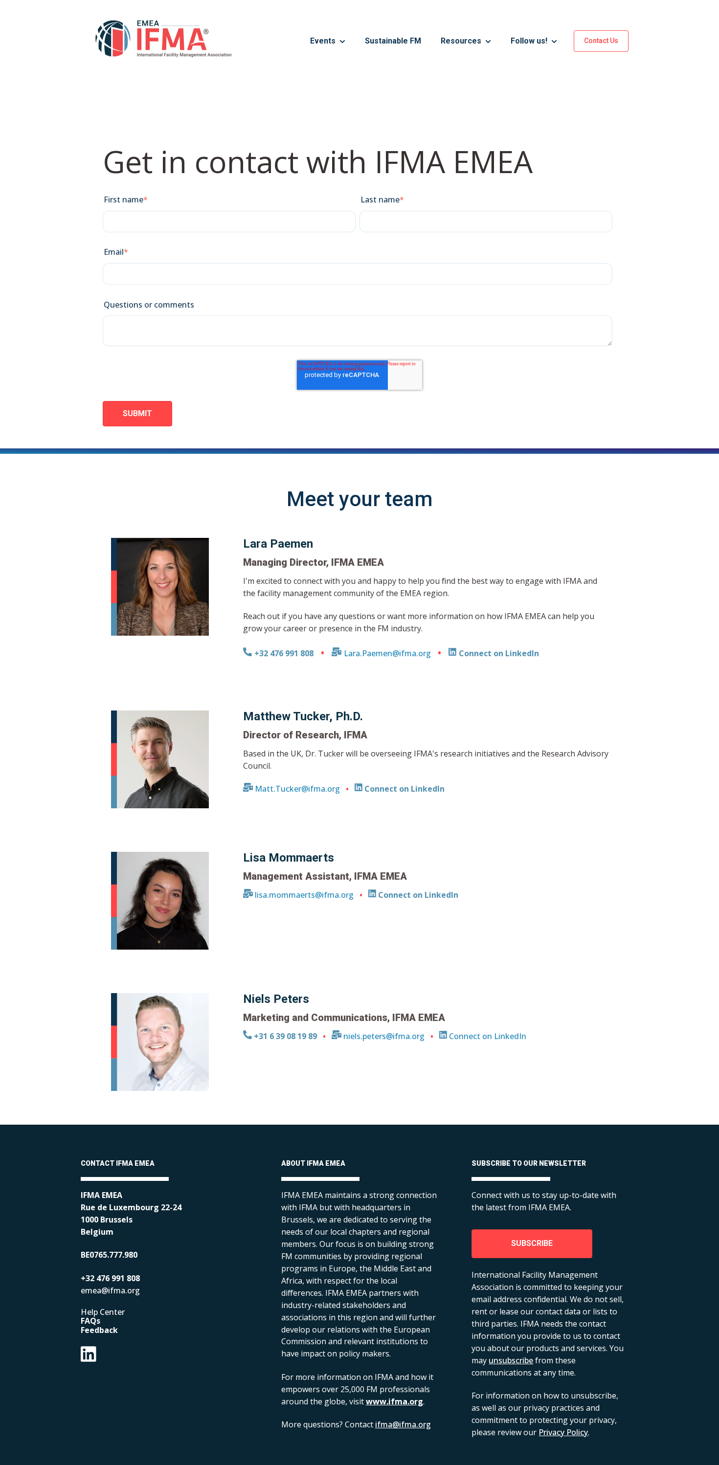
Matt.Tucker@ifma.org (296, 788)
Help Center (103, 1312)
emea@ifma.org (110, 1290)
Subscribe (532, 1243)
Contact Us (601, 40)
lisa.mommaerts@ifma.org (303, 894)
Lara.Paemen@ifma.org (387, 653)
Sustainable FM (393, 40)
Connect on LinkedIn (486, 1036)
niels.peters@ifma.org (383, 1036)
